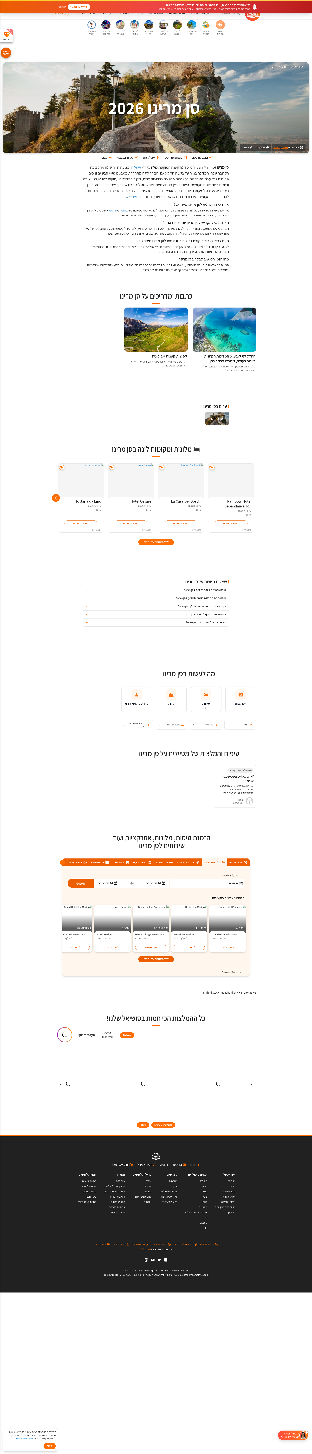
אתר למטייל (297, 66)
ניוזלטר (147, 1202)
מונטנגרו (203, 1207)
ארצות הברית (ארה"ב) (196, 1212)
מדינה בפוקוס (118, 1212)
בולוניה (123, 210)
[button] (293, 1435)
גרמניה (203, 1222)
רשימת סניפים (89, 1181)
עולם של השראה (117, 1207)
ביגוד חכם (91, 1196)
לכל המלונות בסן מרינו (156, 959)
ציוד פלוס (120, 1181)
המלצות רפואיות (117, 1196)
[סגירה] (307, 1431)
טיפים (148, 1181)
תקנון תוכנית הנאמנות (147, 1270)
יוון (206, 1228)
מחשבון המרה (280, 147)
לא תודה (62, 6)
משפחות (173, 1181)
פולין (204, 1202)
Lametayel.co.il (200, 1275)
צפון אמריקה (228, 1191)
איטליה (136, 167)
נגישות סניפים (89, 1191)
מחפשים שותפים (143, 1196)
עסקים (174, 1186)
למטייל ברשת (144, 1275)
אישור (49, 1446)
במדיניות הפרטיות (25, 1438)
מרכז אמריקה (228, 1196)
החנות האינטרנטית (87, 1202)
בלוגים (148, 1191)
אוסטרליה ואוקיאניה (225, 1207)
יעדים (284, 66)
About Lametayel (180, 1270)
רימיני (112, 210)
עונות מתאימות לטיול (114, 1191)
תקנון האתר (164, 1270)
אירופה (274, 66)
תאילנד (203, 1181)
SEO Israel (145, 1249)
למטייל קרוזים (118, 1202)
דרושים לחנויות (88, 1186)
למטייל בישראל (169, 1202)
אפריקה (231, 1212)
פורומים (147, 1186)
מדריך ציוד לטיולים (115, 1186)
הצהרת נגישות (130, 1270)
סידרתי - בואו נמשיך (78, 6)
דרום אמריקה (228, 1202)
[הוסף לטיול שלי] (211, 467)
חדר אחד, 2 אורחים (233, 875)
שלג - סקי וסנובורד (168, 1196)
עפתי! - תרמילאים (168, 1191)
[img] (217, 418)
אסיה (232, 1186)
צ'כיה (204, 1196)
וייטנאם (203, 1186)
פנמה (204, 1191)
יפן (205, 1217)
